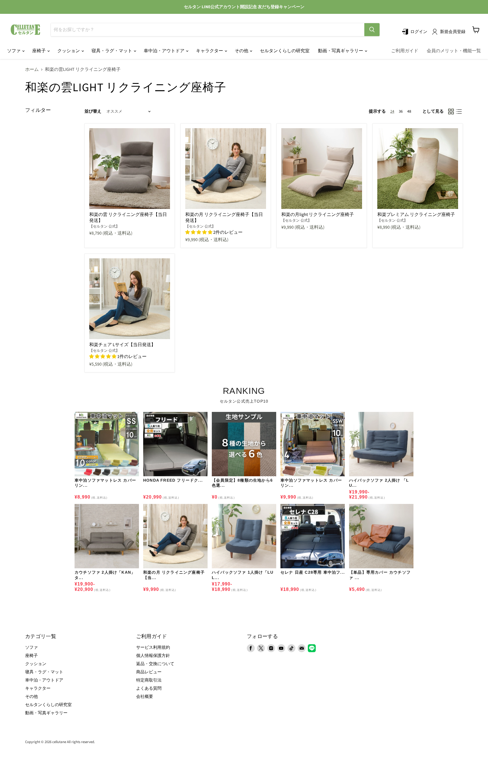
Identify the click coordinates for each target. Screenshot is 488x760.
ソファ (14, 51)
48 (409, 111)
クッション (69, 51)
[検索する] (372, 29)
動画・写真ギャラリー (341, 51)
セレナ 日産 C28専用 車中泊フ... (312, 572)
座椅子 (39, 51)
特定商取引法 (149, 680)
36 (401, 111)
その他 (242, 51)
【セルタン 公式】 (104, 226)
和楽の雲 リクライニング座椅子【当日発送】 (128, 217)
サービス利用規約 (153, 647)
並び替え (92, 111)
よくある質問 (149, 688)
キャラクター (210, 51)
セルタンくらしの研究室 (285, 51)
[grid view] (451, 111)
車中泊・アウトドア (164, 51)
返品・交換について (155, 664)
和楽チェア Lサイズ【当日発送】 (122, 345)
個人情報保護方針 (153, 656)
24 (392, 111)
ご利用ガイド (404, 51)
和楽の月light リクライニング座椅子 (317, 214)
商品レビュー (149, 672)
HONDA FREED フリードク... (173, 480)
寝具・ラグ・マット (112, 51)
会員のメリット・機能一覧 (454, 51)
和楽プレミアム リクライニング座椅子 (416, 214)
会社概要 (144, 697)
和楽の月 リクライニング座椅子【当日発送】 (224, 217)
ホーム (32, 69)
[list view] (459, 111)
